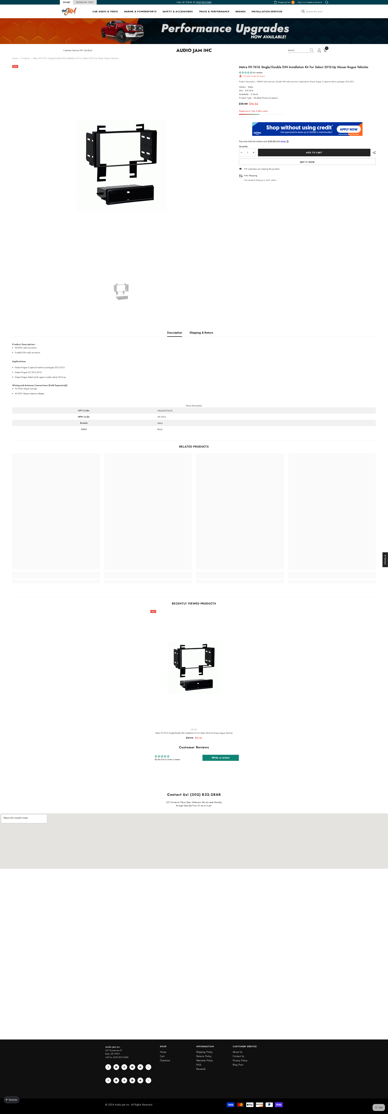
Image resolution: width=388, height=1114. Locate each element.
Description (174, 333)
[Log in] (319, 50)
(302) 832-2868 (203, 2)
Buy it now (307, 162)
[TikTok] (132, 1067)
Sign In (301, 2)
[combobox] (313, 11)
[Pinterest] (124, 1067)
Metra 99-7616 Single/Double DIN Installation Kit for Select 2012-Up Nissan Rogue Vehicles (194, 733)
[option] (121, 165)
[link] (56, 577)
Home (15, 58)
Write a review (220, 757)
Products (25, 58)
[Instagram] (116, 1067)
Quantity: (243, 146)
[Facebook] (108, 1067)
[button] (245, 72)
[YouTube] (140, 1067)
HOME (66, 2)
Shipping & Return (201, 333)
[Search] (313, 11)
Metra (250, 86)
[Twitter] (148, 1067)
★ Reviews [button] (385, 560)
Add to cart (314, 152)
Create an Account (314, 2)
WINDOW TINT (85, 2)
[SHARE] (373, 152)
